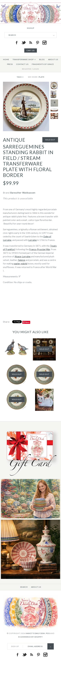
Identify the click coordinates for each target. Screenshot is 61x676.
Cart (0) (31, 50)
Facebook (16, 42)
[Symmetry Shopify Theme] (30, 477)
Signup (30, 28)
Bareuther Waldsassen (22, 192)
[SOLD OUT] (17, 390)
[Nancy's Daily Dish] (30, 1)
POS (48, 633)
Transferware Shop (24, 59)
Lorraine (32, 240)
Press (10, 64)
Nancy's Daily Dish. (35, 633)
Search (24, 587)
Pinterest (37, 42)
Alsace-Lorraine (22, 256)
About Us (53, 59)
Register (26, 69)
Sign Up (15, 646)
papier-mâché (20, 263)
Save (27, 322)
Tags (20, 77)
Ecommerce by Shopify (30, 637)
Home (6, 59)
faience (21, 260)
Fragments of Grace (43, 64)
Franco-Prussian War (39, 249)
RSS (30, 42)
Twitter (23, 42)
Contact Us (22, 64)
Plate (41, 77)
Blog (42, 59)
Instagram (44, 42)
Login (36, 69)
